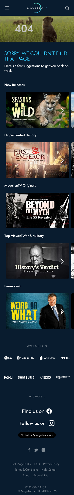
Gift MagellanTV (21, 464)
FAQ (37, 464)
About (26, 475)
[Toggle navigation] (6, 8)
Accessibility (40, 475)
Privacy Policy (51, 464)
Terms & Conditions (26, 469)
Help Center (48, 469)
